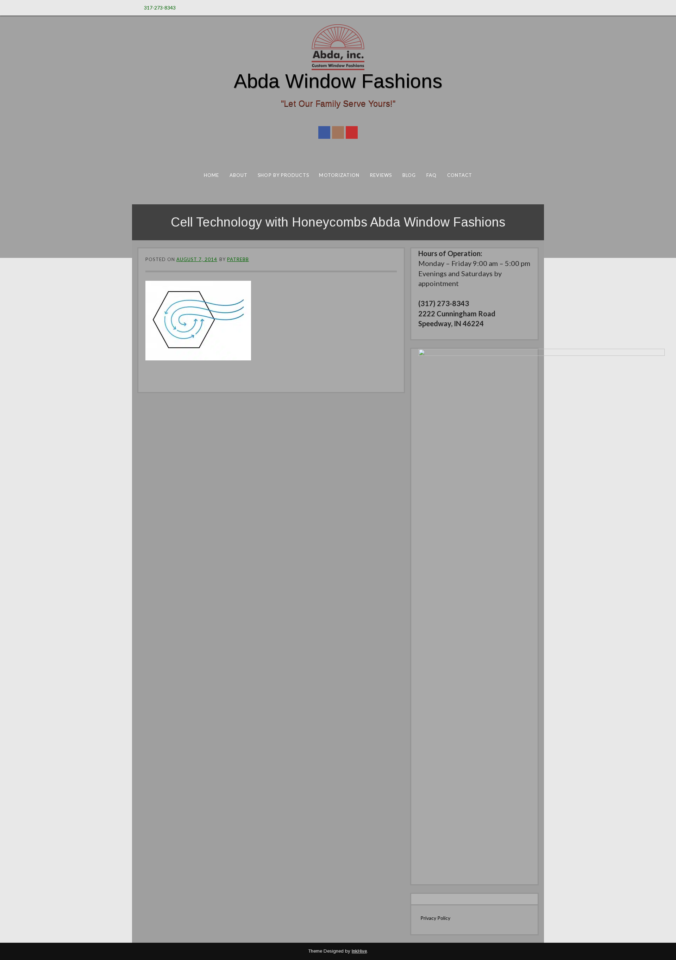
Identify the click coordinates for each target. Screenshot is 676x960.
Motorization (339, 175)
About (239, 175)
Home (211, 175)
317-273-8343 (160, 8)
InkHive (359, 951)
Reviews (381, 175)
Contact (459, 175)
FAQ (431, 175)
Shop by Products (283, 175)
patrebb (238, 259)
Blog (409, 175)
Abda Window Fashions (338, 81)
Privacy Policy (435, 918)
